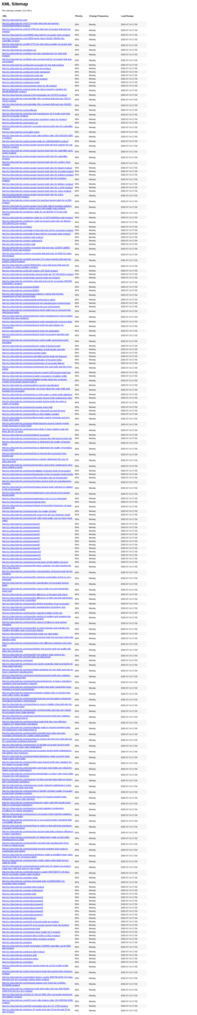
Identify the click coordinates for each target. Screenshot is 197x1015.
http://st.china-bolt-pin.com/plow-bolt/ (19, 894)
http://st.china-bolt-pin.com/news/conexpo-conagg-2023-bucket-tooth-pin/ (36, 372)
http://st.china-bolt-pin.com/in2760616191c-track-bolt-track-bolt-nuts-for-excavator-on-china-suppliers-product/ (36, 266)
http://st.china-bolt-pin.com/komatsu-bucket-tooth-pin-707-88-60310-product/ (38, 274)
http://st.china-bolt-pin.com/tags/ (17, 942)
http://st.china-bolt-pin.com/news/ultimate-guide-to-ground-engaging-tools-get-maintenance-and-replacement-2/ (36, 728)
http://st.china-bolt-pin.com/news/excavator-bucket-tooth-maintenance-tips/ (37, 398)
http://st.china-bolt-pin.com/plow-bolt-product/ (23, 887)
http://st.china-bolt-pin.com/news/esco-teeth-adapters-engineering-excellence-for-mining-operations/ (33, 809)
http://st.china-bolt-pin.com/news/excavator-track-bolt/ (27, 407)
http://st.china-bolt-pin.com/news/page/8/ (21, 545)
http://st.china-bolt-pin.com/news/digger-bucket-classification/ (30, 385)
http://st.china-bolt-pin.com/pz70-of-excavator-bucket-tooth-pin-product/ (35, 925)
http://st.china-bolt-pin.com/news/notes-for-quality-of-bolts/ (29, 511)
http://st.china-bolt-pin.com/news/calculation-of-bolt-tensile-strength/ (33, 349)
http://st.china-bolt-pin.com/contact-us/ (20, 123)
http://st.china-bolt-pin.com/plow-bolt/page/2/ (22, 890)
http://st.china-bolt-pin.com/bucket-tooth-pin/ (22, 75)
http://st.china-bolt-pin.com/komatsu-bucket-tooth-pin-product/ (31, 277)
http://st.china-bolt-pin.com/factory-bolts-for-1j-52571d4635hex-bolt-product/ (37, 217)
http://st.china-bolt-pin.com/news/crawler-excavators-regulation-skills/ (34, 376)
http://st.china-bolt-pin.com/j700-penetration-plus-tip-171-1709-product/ (35, 1006)
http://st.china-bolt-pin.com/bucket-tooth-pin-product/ (26, 68)
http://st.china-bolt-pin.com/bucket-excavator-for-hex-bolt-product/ (33, 65)
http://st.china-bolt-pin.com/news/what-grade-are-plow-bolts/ (30, 634)
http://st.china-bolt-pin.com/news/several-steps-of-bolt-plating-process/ (35, 562)
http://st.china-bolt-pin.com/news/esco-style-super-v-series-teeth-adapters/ (37, 394)
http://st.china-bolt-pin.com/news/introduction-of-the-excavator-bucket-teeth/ (37, 474)
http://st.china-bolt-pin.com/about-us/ (19, 50)
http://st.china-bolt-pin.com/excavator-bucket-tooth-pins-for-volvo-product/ (36, 191)
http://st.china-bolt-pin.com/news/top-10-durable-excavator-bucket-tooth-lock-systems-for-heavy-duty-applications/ (36, 746)
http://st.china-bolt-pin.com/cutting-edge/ (20, 132)
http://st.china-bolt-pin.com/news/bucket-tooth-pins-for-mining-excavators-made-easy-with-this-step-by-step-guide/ (36, 867)
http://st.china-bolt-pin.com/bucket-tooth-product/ (25, 79)
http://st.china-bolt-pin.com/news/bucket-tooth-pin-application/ (30, 331)
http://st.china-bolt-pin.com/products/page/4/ (22, 904)
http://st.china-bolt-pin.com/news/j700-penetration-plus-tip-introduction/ (35, 477)
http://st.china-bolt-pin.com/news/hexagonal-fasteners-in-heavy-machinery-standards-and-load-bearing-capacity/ (37, 682)
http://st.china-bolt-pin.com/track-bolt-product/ (23, 951)
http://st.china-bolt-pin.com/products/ (19, 918)
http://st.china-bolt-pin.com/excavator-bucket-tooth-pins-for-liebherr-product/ (37, 184)
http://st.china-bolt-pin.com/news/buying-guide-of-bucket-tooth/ (31, 346)
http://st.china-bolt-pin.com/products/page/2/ (22, 897)
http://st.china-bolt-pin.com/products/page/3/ (22, 901)
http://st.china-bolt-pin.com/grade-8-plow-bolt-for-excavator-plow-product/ (36, 234)
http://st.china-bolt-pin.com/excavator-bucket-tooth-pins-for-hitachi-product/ (37, 168)
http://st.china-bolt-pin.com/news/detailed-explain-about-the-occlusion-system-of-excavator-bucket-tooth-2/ (34, 380)
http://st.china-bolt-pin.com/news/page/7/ (21, 541)
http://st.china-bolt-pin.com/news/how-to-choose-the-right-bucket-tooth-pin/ (37, 438)
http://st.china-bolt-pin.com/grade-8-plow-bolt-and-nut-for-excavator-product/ (37, 230)
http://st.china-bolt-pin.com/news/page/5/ (21, 534)
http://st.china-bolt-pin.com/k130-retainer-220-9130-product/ (30, 271)
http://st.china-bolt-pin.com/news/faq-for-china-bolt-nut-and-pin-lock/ (33, 410)
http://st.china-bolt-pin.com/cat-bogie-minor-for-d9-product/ (29, 86)
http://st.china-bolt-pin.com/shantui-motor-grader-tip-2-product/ (31, 932)
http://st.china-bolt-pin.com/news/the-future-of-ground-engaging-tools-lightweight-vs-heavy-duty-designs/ (34, 798)
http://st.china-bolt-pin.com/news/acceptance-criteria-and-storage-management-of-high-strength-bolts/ (33, 295)
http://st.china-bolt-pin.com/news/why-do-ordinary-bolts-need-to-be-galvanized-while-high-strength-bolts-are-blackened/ (33, 655)
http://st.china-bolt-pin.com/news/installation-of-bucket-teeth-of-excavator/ (36, 471)
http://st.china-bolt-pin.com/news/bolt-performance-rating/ (28, 299)
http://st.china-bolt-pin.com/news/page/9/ (21, 548)
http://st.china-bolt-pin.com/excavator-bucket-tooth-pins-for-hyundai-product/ (38, 171)
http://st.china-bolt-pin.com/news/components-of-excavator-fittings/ (33, 363)
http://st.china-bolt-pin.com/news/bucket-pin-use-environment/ (31, 306)
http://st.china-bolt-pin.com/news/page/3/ (21, 527)
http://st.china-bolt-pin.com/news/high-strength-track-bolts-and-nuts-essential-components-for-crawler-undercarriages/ (34, 734)
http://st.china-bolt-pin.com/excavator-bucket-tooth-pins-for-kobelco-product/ (38, 175)
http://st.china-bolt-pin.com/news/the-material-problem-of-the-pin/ (32, 613)
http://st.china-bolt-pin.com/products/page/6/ (22, 911)
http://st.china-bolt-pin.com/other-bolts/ (20, 877)
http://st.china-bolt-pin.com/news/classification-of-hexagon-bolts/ (32, 360)
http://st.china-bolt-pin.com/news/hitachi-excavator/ (26, 435)
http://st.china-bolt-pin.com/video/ (17, 962)
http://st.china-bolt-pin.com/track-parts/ (20, 958)
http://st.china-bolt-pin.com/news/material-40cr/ (24, 502)
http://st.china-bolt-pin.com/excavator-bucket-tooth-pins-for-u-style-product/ (37, 187)
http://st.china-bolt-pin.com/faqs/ (17, 227)
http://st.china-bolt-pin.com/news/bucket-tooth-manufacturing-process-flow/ (37, 321)
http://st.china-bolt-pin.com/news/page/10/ (21, 551)
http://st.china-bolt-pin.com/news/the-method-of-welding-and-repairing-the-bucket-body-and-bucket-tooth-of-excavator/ (36, 617)
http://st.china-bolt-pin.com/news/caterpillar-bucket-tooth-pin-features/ (34, 356)
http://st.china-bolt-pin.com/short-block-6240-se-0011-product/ (31, 935)
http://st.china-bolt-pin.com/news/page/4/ (21, 531)
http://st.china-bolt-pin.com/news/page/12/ (21, 558)
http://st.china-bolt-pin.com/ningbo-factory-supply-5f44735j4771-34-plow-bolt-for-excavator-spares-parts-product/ (36, 873)
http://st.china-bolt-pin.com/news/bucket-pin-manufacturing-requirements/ (36, 303)
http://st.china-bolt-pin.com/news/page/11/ (21, 555)
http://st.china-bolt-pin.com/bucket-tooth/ (21, 82)
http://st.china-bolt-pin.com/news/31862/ (20, 287)
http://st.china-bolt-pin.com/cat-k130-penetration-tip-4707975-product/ (34, 95)
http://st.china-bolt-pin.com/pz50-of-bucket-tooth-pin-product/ (30, 921)
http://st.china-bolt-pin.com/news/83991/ (20, 290)
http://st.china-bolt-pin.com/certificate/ (19, 110)
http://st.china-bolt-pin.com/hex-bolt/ (18, 244)
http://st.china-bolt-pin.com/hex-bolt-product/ (22, 237)
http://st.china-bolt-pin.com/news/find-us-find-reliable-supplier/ (30, 414)
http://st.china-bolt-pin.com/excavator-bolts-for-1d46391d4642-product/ (35, 141)
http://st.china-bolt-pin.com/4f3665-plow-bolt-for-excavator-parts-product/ (36, 35)
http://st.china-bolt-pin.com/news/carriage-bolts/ (24, 353)
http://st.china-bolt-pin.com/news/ (17, 660)
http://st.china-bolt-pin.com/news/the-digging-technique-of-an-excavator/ (35, 603)
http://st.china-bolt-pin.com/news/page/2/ (21, 524)
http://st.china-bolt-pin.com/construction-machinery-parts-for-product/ (34, 119)
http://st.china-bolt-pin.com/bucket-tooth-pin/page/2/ (26, 72)
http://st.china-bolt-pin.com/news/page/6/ (21, 538)
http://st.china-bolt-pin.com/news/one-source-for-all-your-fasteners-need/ (36, 514)
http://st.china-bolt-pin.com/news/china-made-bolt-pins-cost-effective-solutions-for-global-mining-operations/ (34, 722)
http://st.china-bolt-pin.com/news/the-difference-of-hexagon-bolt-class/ (35, 594)
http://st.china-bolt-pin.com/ (14, 20)
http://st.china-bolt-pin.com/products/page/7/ (22, 914)
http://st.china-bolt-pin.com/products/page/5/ (22, 908)
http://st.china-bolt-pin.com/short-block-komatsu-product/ (28, 939)
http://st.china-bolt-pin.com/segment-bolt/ (21, 928)
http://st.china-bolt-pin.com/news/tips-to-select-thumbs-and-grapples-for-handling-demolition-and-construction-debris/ (36, 629)
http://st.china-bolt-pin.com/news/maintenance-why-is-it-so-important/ (34, 498)
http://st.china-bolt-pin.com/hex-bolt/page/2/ (22, 240)
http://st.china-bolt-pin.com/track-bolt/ (19, 955)
